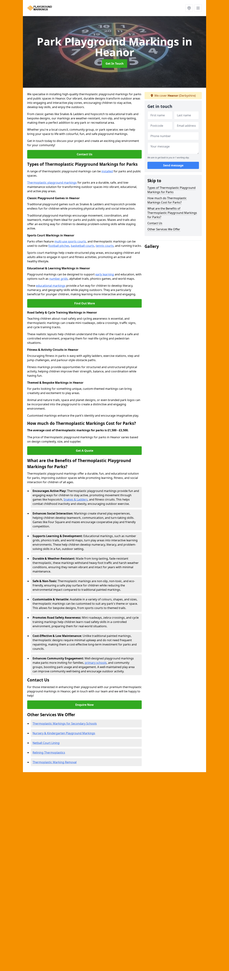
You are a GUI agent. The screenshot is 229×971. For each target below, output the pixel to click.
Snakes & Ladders (76, 499)
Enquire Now (84, 705)
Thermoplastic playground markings (52, 183)
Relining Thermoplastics (49, 752)
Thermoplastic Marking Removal (55, 762)
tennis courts (105, 246)
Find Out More (84, 303)
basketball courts (82, 246)
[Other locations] (189, 8)
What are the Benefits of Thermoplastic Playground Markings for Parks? (172, 213)
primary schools (96, 663)
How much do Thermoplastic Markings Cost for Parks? (167, 200)
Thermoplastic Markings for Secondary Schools (65, 723)
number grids (58, 279)
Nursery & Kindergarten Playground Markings (64, 733)
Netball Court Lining (46, 743)
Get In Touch (115, 63)
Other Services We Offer (163, 229)
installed (107, 171)
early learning (104, 274)
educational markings (50, 286)
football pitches (58, 246)
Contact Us (84, 154)
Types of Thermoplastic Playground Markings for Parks (171, 190)
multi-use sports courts (70, 241)
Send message (173, 166)
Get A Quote (84, 451)
